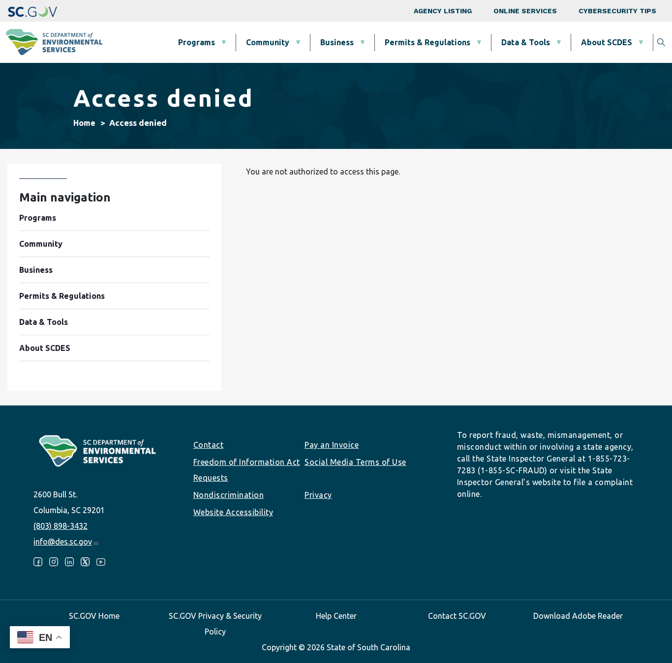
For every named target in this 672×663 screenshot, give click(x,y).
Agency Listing (443, 11)
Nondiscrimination (228, 494)
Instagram (53, 561)
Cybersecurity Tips (617, 11)
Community (267, 42)
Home (84, 122)
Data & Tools (525, 42)
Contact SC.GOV (457, 615)
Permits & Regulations (427, 42)
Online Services (525, 11)
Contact (208, 444)
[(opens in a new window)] (32, 11)
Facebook (37, 561)
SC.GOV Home (94, 615)
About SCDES (606, 42)
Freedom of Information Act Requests (246, 470)
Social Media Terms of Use (355, 462)
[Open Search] (661, 42)
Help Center (336, 615)
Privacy (318, 494)
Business (337, 42)
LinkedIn (69, 561)
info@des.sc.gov (62, 541)
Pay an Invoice (332, 444)
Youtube (100, 561)
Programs (196, 42)
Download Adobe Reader (578, 615)
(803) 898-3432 (60, 525)
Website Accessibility (233, 512)
